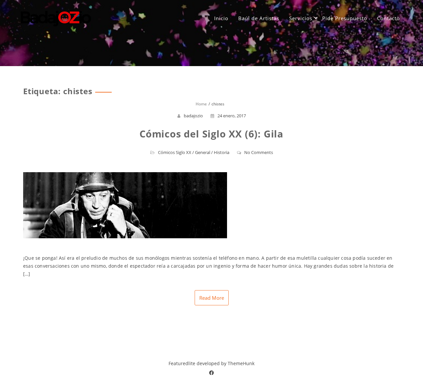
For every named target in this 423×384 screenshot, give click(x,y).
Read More (211, 297)
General (202, 152)
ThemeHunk (241, 363)
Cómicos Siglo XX (174, 152)
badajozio (193, 116)
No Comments (258, 152)
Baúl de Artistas (258, 18)
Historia (221, 152)
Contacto (388, 18)
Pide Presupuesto (344, 18)
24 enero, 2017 (231, 116)
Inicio (221, 18)
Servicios (300, 18)
